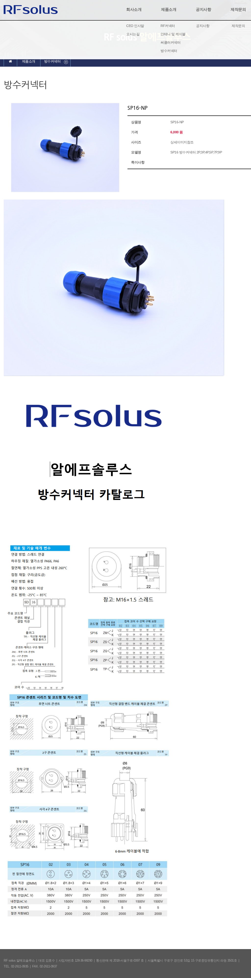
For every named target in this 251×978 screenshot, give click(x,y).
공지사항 (203, 9)
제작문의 (238, 26)
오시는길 (132, 34)
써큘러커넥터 (170, 42)
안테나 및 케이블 (173, 34)
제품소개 (168, 9)
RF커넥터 (168, 26)
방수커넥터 (169, 51)
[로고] (31, 9)
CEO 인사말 (135, 26)
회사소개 (133, 9)
